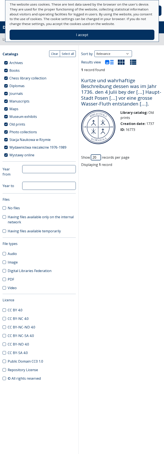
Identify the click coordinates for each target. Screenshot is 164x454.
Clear (54, 54)
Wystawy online (21, 155)
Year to (8, 185)
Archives (16, 62)
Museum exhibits (23, 116)
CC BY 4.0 (15, 310)
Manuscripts (19, 101)
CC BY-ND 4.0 (18, 344)
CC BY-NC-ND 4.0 (21, 327)
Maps (13, 109)
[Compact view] (121, 62)
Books (14, 70)
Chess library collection (27, 78)
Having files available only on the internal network (41, 219)
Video (12, 288)
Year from (6, 172)
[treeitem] (39, 63)
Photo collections (23, 132)
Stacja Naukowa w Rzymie (30, 139)
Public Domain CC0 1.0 (25, 361)
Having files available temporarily (34, 231)
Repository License (23, 370)
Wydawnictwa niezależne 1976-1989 (37, 147)
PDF (11, 279)
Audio (12, 253)
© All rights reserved (24, 378)
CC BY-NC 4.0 (18, 318)
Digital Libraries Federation (29, 270)
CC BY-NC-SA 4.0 (21, 335)
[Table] (133, 62)
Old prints (17, 124)
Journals (16, 93)
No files (14, 208)
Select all (68, 54)
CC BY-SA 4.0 (18, 352)
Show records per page (105, 157)
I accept (82, 34)
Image (13, 262)
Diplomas (17, 85)
